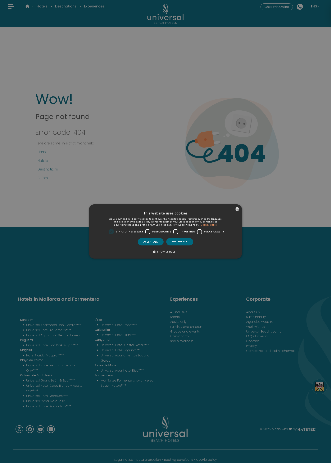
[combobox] (237, 209)
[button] (165, 251)
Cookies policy (209, 224)
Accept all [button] (150, 241)
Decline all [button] (180, 241)
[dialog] (165, 231)
